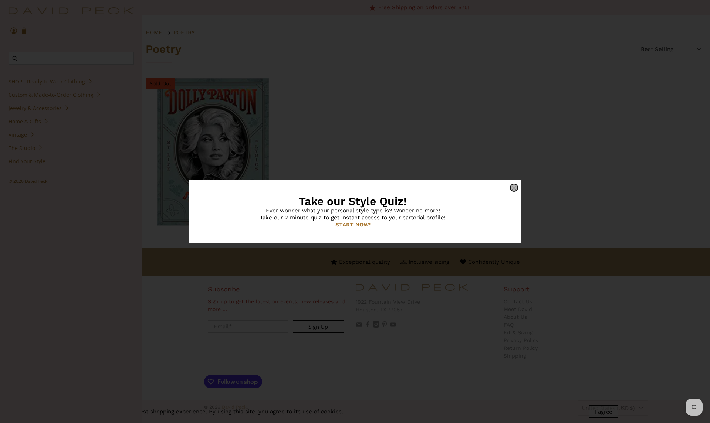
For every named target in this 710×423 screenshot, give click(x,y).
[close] (514, 187)
